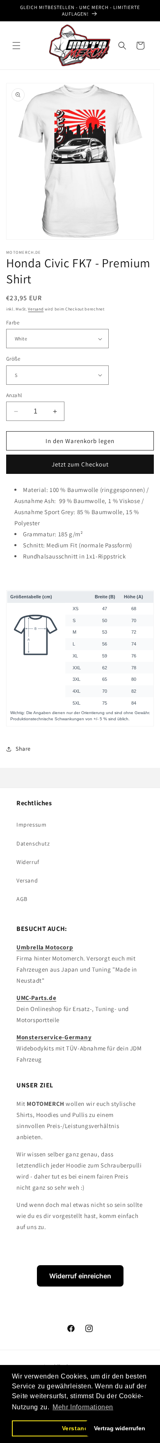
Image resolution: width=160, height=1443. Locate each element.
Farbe (12, 322)
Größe (13, 358)
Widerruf (27, 862)
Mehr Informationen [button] (83, 1407)
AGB (21, 899)
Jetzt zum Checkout (80, 464)
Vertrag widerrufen (119, 1428)
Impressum (31, 824)
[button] (16, 46)
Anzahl (14, 395)
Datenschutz (33, 843)
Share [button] (23, 748)
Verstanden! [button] (80, 1428)
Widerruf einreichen (80, 1276)
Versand (35, 309)
